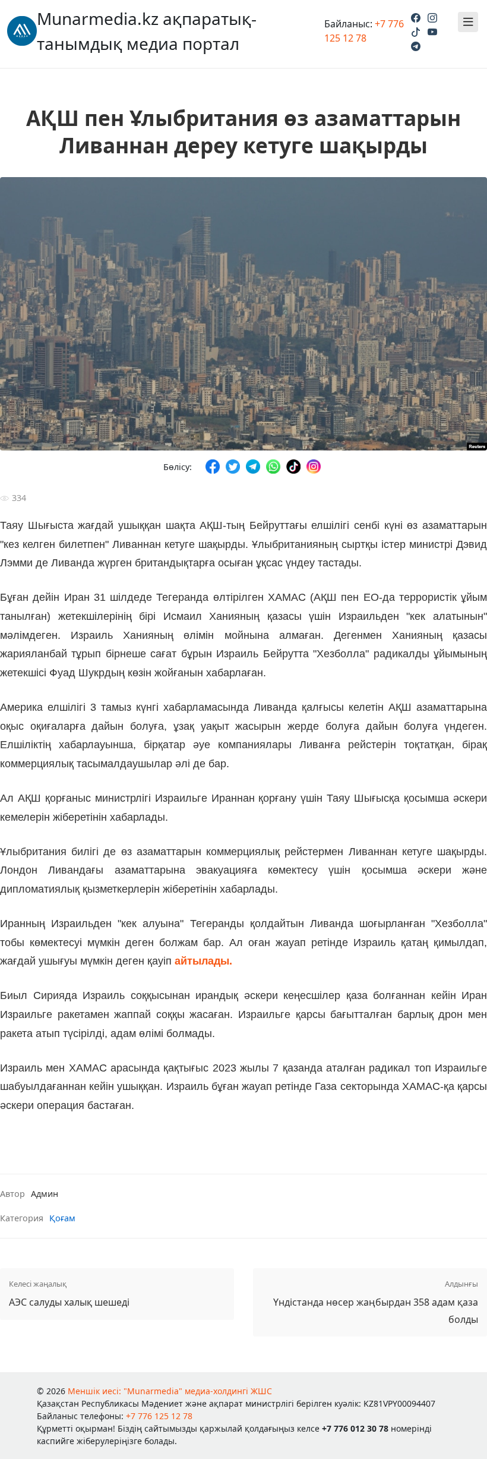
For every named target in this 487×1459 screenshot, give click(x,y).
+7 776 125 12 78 (159, 1416)
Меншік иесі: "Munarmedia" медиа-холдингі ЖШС (170, 1391)
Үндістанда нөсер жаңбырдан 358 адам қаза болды (375, 1302)
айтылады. (203, 961)
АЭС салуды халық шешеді (69, 1293)
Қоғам (62, 1218)
